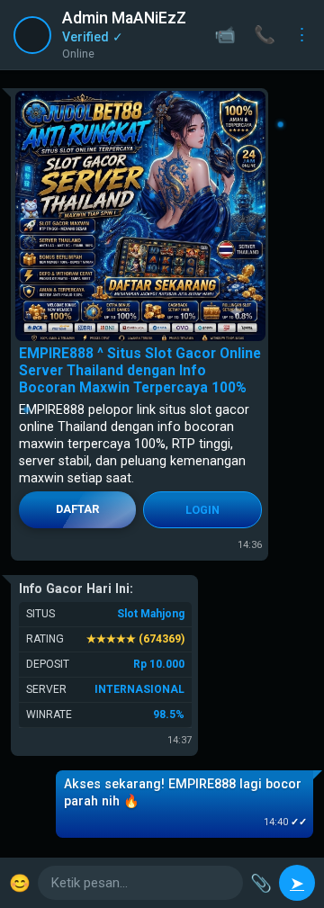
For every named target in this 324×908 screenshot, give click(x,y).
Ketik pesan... (89, 883)
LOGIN (202, 510)
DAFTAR (77, 509)
